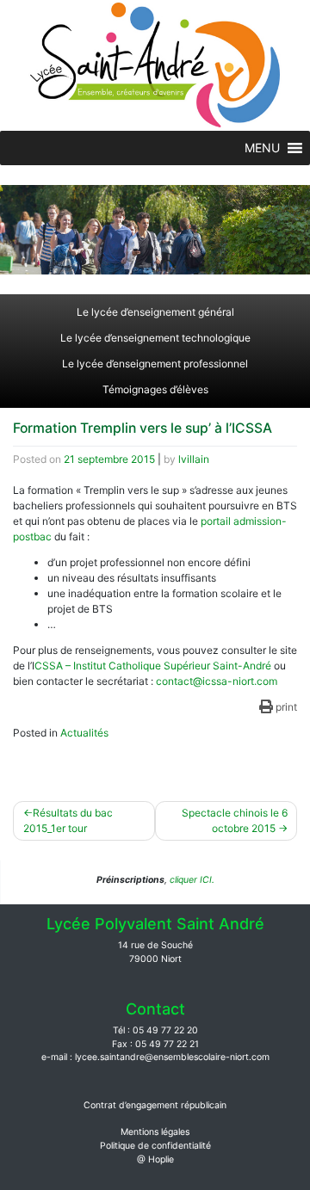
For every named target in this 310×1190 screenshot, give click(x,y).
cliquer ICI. (190, 879)
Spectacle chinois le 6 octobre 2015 (235, 820)
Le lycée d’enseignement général (155, 311)
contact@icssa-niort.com (216, 681)
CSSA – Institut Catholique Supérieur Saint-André (152, 665)
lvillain (193, 459)
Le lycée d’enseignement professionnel (155, 363)
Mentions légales (155, 1132)
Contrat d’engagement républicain (155, 1105)
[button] (262, 148)
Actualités (84, 732)
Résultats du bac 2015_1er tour (68, 820)
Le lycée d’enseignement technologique (155, 337)
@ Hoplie (155, 1159)
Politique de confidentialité (155, 1145)
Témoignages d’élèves (155, 389)
